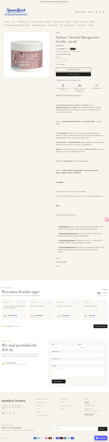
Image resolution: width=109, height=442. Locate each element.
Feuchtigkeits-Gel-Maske (67, 240)
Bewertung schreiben (100, 326)
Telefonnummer (56, 351)
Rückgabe (39, 405)
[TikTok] (14, 413)
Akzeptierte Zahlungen (41, 402)
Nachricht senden (59, 381)
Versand (64, 51)
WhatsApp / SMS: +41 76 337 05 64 (92, 410)
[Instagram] (3, 413)
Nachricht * (54, 365)
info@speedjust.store (89, 408)
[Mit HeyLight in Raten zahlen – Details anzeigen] (76, 49)
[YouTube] (10, 413)
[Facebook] (6, 413)
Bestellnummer (57, 358)
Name (53, 344)
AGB (62, 402)
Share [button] (58, 266)
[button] (13, 21)
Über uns (39, 408)
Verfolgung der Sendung (42, 415)
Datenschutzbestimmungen (66, 405)
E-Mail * (80, 344)
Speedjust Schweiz (13, 401)
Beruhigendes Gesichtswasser (68, 233)
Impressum (63, 408)
